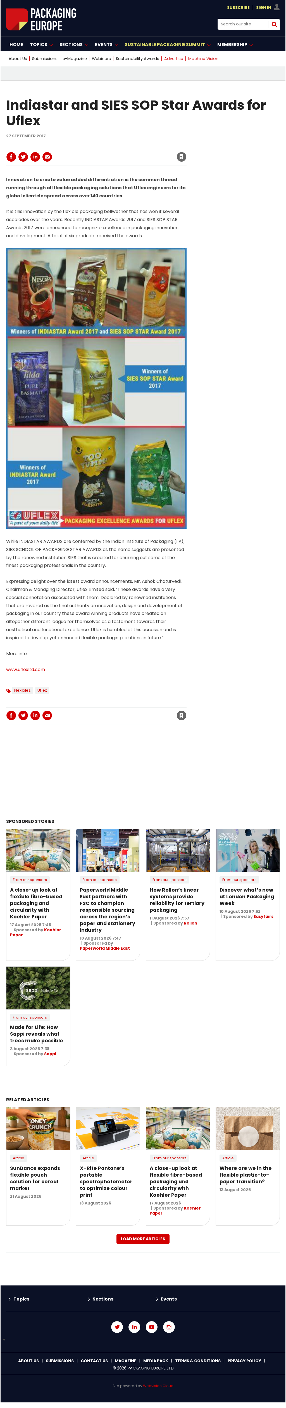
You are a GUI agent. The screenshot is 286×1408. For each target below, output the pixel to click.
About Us (18, 58)
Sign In (263, 7)
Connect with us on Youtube (152, 1327)
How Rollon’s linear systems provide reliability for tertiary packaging (177, 900)
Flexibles (22, 690)
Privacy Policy (244, 1361)
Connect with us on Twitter (117, 1327)
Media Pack (155, 1361)
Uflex (42, 690)
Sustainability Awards (137, 58)
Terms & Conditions (198, 1361)
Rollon (190, 923)
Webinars (101, 58)
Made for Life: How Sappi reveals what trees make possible (36, 1034)
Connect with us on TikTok (143, 1340)
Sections (103, 1299)
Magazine (125, 1361)
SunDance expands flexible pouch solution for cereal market (35, 1178)
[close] (136, 153)
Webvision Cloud (158, 1385)
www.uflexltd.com (25, 669)
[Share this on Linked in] (35, 157)
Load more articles (143, 1239)
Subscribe (238, 7)
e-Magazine (75, 58)
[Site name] (41, 29)
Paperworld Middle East (105, 948)
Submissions (45, 58)
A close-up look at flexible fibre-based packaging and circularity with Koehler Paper (36, 903)
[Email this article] (47, 157)
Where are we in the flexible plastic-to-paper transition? (246, 1175)
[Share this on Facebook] (11, 157)
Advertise (173, 58)
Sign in (105, 145)
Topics (21, 1299)
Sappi (50, 1054)
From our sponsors (30, 879)
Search (274, 24)
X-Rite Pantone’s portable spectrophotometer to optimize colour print (106, 1181)
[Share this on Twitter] (23, 157)
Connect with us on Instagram (169, 1327)
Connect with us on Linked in (134, 1327)
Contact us (94, 1361)
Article (18, 1158)
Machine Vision (203, 58)
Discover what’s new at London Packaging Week (247, 897)
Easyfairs (263, 916)
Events (169, 1299)
